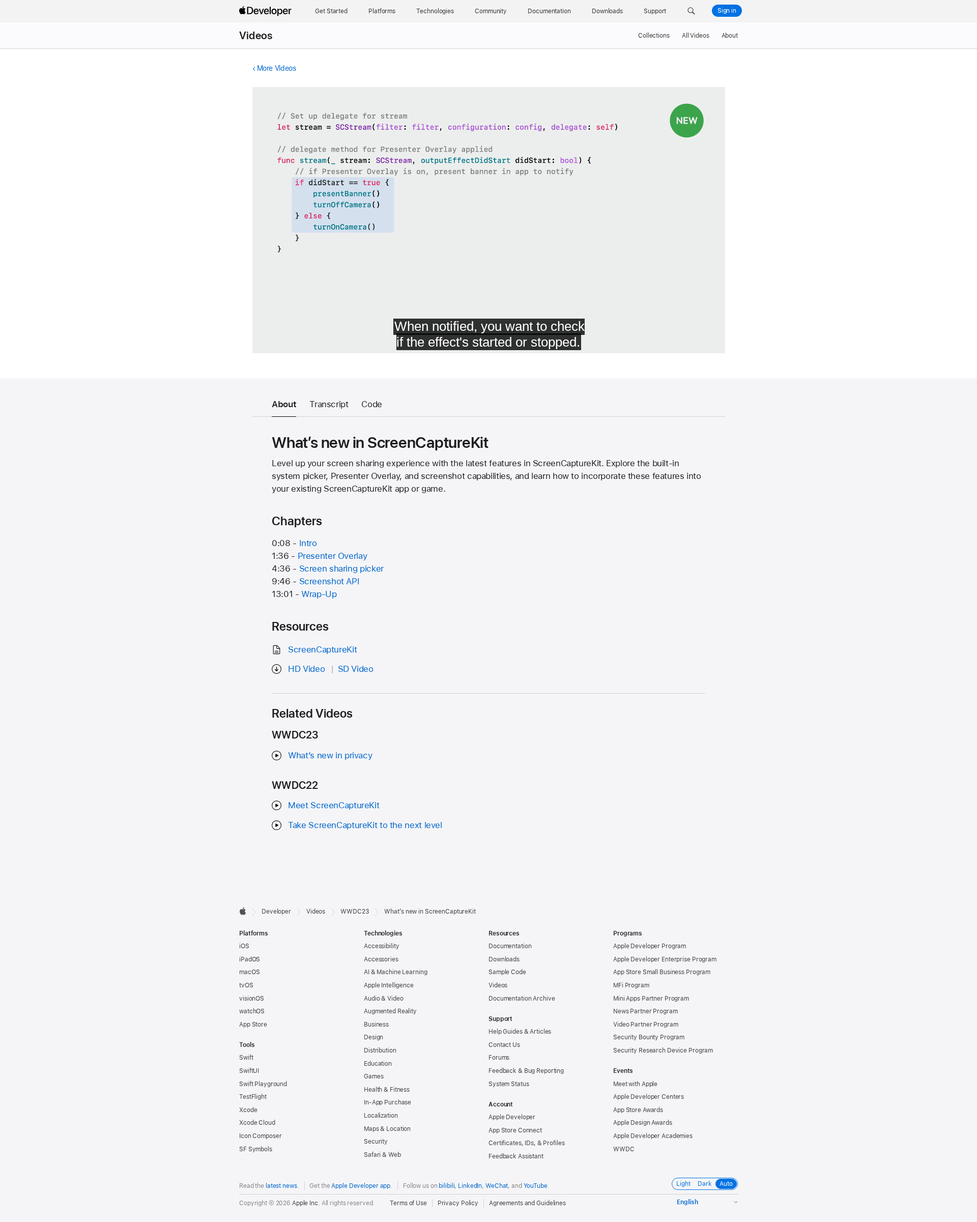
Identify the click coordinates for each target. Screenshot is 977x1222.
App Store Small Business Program (661, 972)
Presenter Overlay (332, 556)
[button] (691, 11)
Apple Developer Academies (653, 1136)
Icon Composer (260, 1136)
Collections (654, 35)
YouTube (536, 1185)
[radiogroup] (705, 1184)
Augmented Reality (390, 1011)
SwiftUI (249, 1070)
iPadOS (249, 959)
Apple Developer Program (649, 946)
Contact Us (504, 1044)
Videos (255, 36)
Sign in (726, 10)
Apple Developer (512, 1117)
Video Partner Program (645, 1024)
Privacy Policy (458, 1203)
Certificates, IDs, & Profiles (527, 1143)
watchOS (252, 1011)
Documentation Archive (522, 998)
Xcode (248, 1110)
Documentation (510, 946)
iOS (244, 946)
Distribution (380, 1050)
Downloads (504, 959)
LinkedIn (470, 1185)
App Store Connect (515, 1130)
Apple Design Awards (642, 1122)
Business (376, 1024)
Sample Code (507, 972)
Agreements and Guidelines (527, 1203)
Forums (499, 1057)
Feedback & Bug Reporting (526, 1070)
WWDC (624, 1149)
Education (378, 1063)
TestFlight (253, 1096)
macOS (249, 972)
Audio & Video (383, 998)
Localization (381, 1115)
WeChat (496, 1185)
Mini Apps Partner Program (651, 998)
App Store (253, 1024)
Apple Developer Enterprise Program (664, 959)
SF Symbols (255, 1149)
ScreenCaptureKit (322, 649)
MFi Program (631, 985)
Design (373, 1037)
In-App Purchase (387, 1102)
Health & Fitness (387, 1089)
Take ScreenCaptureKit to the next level (365, 825)
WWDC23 (354, 911)
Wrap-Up (318, 594)
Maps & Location (387, 1128)
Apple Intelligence (389, 985)
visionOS (251, 998)
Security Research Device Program (663, 1050)
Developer (276, 911)
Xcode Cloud (257, 1122)
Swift (246, 1057)
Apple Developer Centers (648, 1096)
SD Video (355, 669)
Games (373, 1076)
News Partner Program (645, 1011)
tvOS (246, 985)
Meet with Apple (635, 1084)
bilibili (446, 1185)
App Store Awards (638, 1110)
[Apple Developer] (266, 11)
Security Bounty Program (648, 1037)
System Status (509, 1084)
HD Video (306, 669)
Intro (308, 543)
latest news (281, 1185)
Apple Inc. (306, 1203)
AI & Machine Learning (395, 972)
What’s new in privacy (330, 755)
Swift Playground (263, 1084)
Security (376, 1141)
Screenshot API (329, 581)
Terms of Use (408, 1203)
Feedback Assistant (516, 1156)
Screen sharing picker (341, 568)
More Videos (276, 68)
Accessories (381, 959)
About (730, 35)
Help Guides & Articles (520, 1031)
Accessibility (381, 946)
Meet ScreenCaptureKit (333, 805)
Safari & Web (382, 1154)
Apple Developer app (360, 1185)
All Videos (695, 35)
